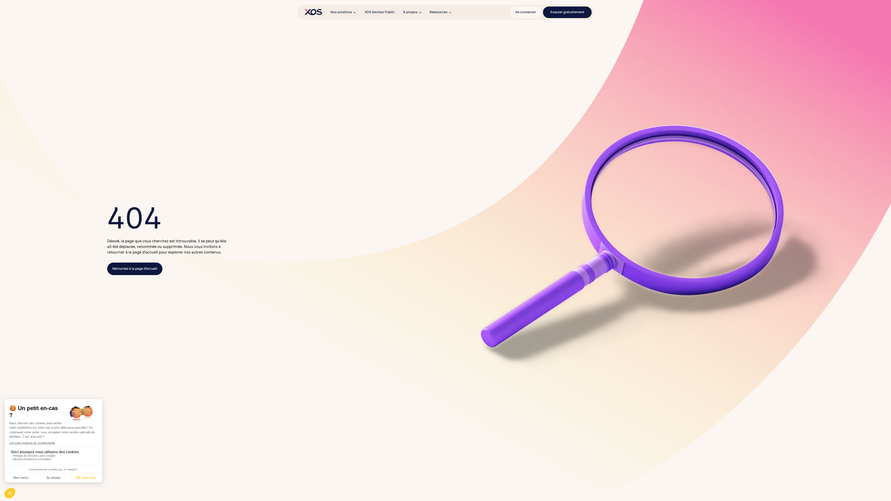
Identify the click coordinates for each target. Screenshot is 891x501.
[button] (343, 12)
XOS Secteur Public (380, 12)
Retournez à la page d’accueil (134, 269)
